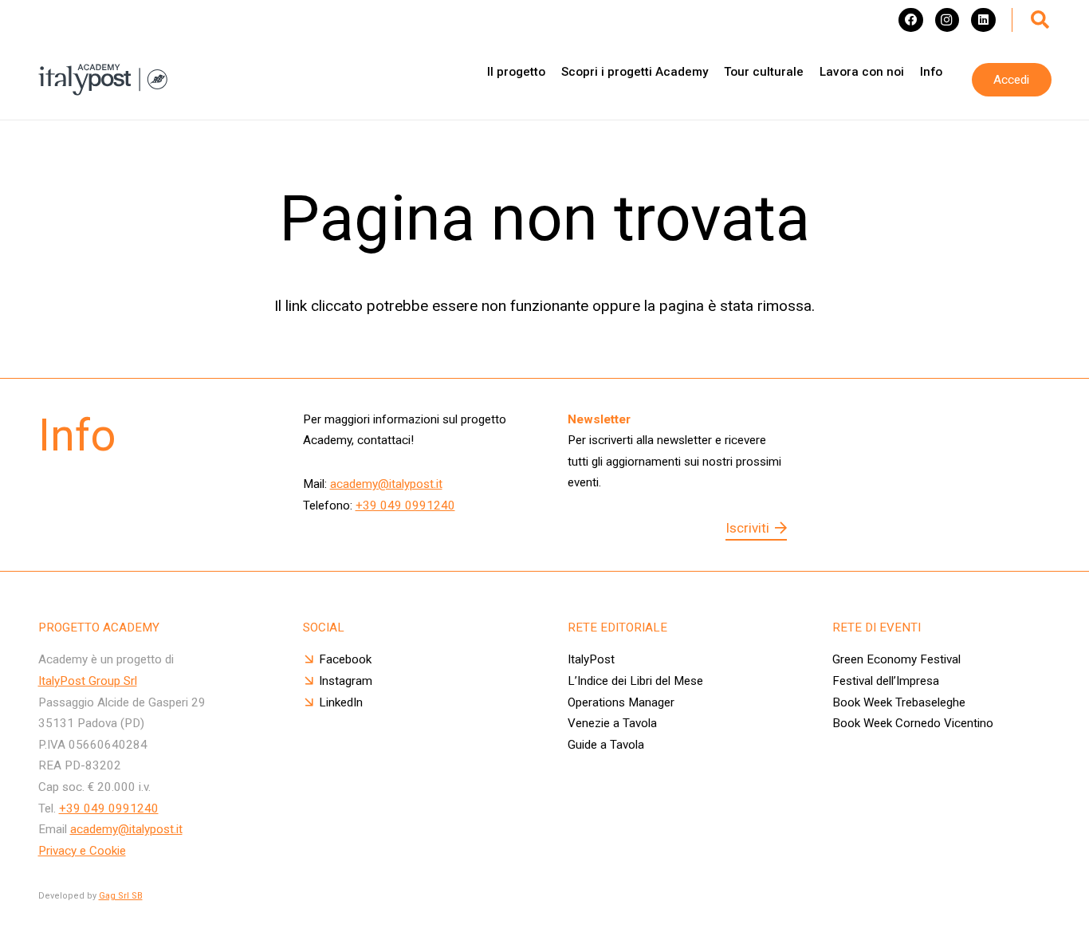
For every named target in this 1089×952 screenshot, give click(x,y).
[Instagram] (947, 20)
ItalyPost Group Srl (87, 681)
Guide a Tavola (606, 745)
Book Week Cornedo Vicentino (912, 723)
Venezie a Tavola (612, 723)
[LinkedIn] (983, 20)
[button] (1040, 20)
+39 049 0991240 (405, 505)
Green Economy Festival (898, 659)
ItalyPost (591, 659)
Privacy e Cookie (82, 851)
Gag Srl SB (121, 896)
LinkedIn (341, 702)
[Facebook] (910, 20)
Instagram (345, 681)
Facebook (345, 659)
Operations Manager (621, 702)
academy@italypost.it (386, 484)
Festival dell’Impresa (885, 681)
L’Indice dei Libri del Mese (635, 681)
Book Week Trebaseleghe (898, 702)
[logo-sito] (102, 80)
